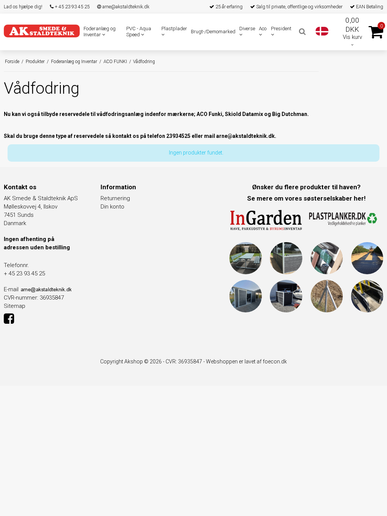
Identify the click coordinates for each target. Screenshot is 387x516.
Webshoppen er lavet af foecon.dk (246, 361)
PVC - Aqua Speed (138, 31)
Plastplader (174, 28)
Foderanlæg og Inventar (100, 31)
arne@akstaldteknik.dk (125, 6)
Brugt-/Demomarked (213, 31)
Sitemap (14, 306)
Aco (262, 28)
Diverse (247, 28)
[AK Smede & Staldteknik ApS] (42, 31)
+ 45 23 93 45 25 (72, 6)
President (281, 28)
